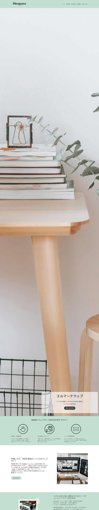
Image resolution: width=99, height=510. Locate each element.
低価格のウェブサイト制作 (30, 464)
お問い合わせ (16, 477)
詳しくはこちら (69, 408)
